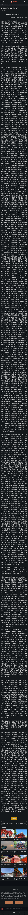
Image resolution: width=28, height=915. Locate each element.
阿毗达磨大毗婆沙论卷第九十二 (7, 824)
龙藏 (2, 4)
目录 (14, 913)
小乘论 (5, 4)
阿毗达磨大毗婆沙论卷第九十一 (11, 8)
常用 (8, 913)
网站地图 (20, 908)
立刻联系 (19, 902)
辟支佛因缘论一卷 (18, 839)
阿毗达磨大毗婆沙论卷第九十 (21, 824)
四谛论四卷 (3, 839)
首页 (3, 913)
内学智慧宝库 (14, 2)
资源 (25, 913)
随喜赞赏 (14, 818)
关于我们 (8, 902)
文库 (19, 913)
